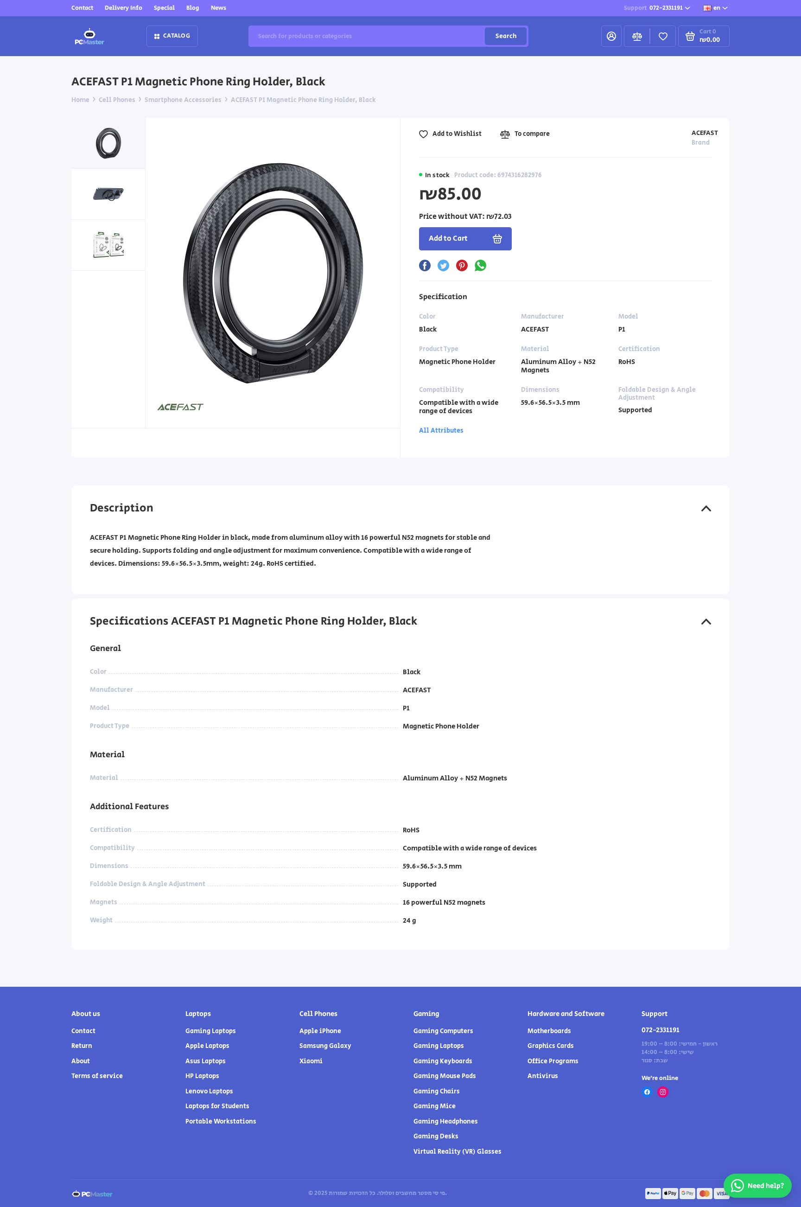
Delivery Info (123, 8)
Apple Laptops (207, 1046)
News (218, 8)
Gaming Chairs (436, 1091)
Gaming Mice (434, 1106)
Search (506, 36)
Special (164, 8)
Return (81, 1046)
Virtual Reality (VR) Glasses (457, 1151)
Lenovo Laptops (209, 1091)
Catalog (176, 36)
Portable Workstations (220, 1121)
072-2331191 (653, 8)
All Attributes (441, 430)
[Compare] (636, 36)
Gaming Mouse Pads (444, 1076)
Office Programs (553, 1061)
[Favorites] (662, 36)
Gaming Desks (435, 1136)
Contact (82, 8)
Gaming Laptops (210, 1031)
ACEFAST (705, 133)
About (80, 1061)
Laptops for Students (217, 1106)
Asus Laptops (205, 1061)
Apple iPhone (320, 1031)
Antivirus (543, 1076)
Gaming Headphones (445, 1121)
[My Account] (611, 36)
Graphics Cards (551, 1046)
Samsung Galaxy (325, 1046)
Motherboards (549, 1031)
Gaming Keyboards (442, 1061)
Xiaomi (311, 1061)
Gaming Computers (443, 1031)
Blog (192, 8)
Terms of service (97, 1076)
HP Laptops (202, 1076)
